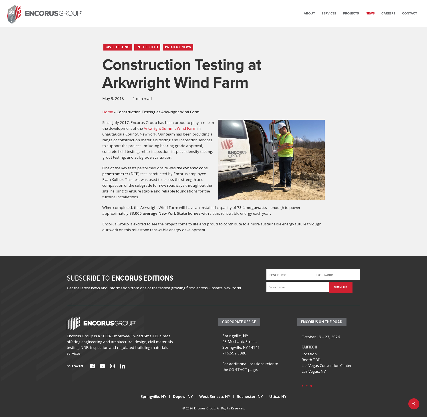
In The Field (147, 47)
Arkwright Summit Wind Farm (170, 128)
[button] (302, 386)
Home (107, 111)
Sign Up (341, 287)
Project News (178, 47)
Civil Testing (118, 47)
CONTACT (238, 369)
